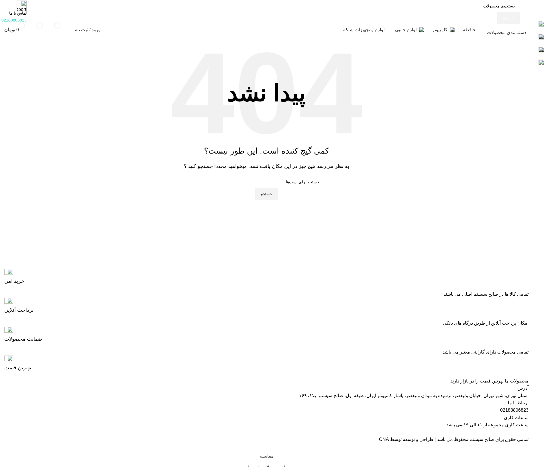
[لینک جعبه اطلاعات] (266, 277)
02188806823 (514, 410)
